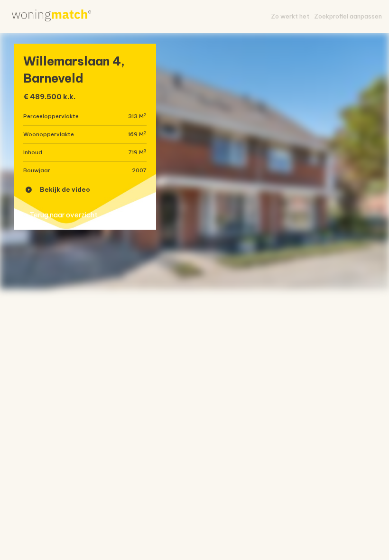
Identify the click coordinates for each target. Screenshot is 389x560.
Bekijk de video (65, 189)
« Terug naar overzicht (60, 214)
